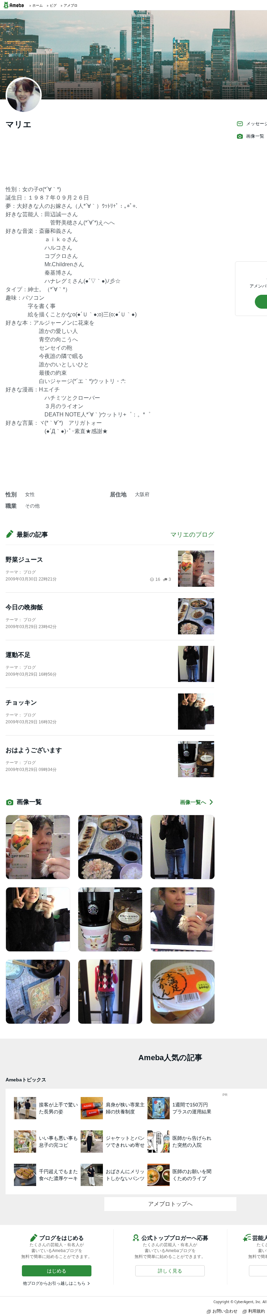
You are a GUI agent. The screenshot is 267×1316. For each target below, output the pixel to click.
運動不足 (18, 654)
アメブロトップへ (170, 1204)
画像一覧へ (193, 802)
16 (157, 579)
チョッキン (21, 702)
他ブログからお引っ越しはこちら (54, 1283)
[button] (56, 1270)
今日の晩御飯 (24, 607)
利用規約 (256, 1311)
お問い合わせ (224, 1311)
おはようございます (34, 750)
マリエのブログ (192, 534)
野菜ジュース (24, 559)
